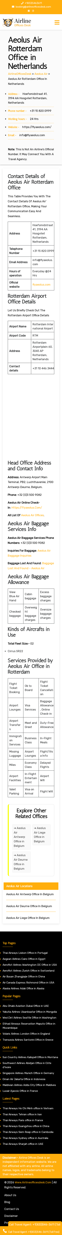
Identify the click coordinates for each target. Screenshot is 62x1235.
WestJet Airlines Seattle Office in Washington (29, 1017)
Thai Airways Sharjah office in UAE (23, 1144)
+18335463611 (33, 3)
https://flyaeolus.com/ (36, 127)
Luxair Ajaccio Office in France (20, 1090)
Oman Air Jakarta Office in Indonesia (24, 1079)
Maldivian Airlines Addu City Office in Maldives (29, 1085)
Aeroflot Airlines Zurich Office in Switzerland (28, 970)
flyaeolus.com (41, 284)
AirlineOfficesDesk (19, 73)
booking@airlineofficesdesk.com (33, 6)
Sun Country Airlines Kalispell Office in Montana (31, 1057)
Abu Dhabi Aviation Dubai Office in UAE (26, 1005)
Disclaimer (11, 1216)
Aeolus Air (41, 73)
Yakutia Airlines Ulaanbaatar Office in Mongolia (30, 1011)
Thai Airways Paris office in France (23, 1120)
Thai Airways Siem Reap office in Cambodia (28, 1132)
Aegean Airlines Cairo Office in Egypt (24, 958)
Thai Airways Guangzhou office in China (26, 1126)
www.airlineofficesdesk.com (33, 1182)
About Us (10, 1195)
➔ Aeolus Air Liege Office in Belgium (40, 834)
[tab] (57, 22)
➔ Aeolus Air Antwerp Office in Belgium (19, 837)
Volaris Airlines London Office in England (26, 1033)
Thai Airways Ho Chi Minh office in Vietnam (28, 1108)
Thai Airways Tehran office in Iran (22, 1114)
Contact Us (11, 1209)
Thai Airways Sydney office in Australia (25, 1138)
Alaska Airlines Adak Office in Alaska (23, 988)
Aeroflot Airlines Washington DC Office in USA (30, 964)
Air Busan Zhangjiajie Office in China (24, 976)
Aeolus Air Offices (32, 515)
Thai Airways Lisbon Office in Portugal (25, 952)
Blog (7, 1202)
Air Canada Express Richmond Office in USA (28, 982)
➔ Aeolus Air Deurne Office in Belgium (21, 862)
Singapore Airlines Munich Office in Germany (28, 1073)
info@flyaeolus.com (32, 135)
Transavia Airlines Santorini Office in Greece (28, 1039)
